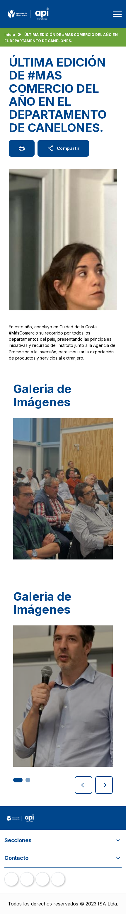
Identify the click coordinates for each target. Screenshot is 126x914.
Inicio (9, 34)
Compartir (63, 148)
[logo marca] (28, 21)
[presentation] (83, 785)
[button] (18, 780)
